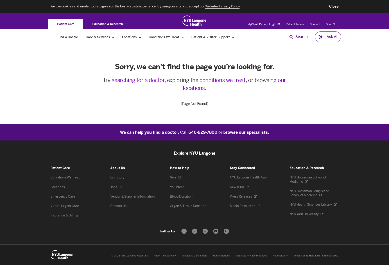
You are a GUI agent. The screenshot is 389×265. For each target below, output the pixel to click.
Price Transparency (165, 255)
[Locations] (140, 37)
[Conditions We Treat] (182, 37)
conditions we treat (222, 80)
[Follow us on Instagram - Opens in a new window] (205, 231)
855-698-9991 (330, 255)
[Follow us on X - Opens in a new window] (194, 231)
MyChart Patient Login (262, 24)
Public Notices (221, 255)
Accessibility (280, 255)
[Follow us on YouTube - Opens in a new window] (215, 231)
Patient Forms (295, 24)
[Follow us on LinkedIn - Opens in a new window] (226, 231)
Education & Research (108, 24)
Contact (315, 24)
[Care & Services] (113, 37)
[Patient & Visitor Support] (233, 37)
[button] (334, 6)
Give (329, 24)
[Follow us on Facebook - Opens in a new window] (184, 231)
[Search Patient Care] (291, 37)
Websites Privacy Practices (251, 255)
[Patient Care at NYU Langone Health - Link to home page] (194, 20)
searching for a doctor (138, 80)
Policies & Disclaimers (194, 255)
